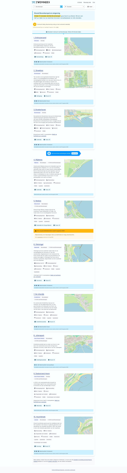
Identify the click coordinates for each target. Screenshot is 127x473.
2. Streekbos (38, 70)
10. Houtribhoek (39, 417)
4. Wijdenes (38, 160)
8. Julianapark (39, 335)
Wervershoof (37, 203)
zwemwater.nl (40, 237)
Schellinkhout (37, 297)
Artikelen (79, 2)
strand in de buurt (52, 461)
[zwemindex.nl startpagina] (41, 2)
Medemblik (36, 247)
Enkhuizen (36, 40)
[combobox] (46, 6)
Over (94, 2)
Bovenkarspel (37, 73)
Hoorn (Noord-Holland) (39, 338)
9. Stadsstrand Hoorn (42, 373)
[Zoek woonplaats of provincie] (61, 6)
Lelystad (36, 419)
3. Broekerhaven (40, 110)
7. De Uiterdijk (39, 294)
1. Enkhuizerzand (40, 38)
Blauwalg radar (87, 2)
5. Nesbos (37, 201)
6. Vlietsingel (38, 244)
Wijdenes (36, 162)
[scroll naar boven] (124, 469)
